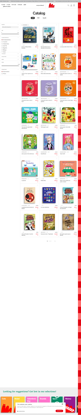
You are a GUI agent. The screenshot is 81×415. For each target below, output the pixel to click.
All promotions (6, 71)
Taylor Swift (62, 153)
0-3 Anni (3, 4)
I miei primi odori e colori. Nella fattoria (66, 101)
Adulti (25, 4)
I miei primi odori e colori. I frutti (27, 101)
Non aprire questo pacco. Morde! (65, 234)
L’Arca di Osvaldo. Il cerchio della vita (27, 234)
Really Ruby (43, 180)
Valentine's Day (15, 400)
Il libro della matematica (46, 73)
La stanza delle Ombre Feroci (66, 46)
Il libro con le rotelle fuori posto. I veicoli (65, 181)
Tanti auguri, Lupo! (44, 127)
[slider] (18, 65)
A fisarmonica (6, 43)
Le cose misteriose (45, 207)
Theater (64, 399)
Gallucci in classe (7, 6)
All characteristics (7, 39)
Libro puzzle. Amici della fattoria (65, 127)
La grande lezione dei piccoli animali (28, 208)
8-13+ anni (14, 4)
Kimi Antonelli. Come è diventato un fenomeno (46, 47)
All (33, 18)
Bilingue (4, 50)
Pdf (38, 18)
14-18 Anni (20, 4)
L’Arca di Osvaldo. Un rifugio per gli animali (66, 208)
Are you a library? (40, 5)
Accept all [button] (59, 410)
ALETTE (5, 45)
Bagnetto (5, 48)
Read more (41, 407)
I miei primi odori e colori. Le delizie (66, 74)
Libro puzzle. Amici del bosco (28, 153)
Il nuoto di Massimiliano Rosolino (26, 47)
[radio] (33, 18)
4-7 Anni (8, 4)
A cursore (5, 41)
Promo (4, 73)
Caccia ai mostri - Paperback (47, 234)
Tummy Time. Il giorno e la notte (27, 74)
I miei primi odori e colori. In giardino (46, 101)
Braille (4, 52)
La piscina (24, 180)
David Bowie (43, 153)
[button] (21, 411)
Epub (44, 18)
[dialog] (40, 408)
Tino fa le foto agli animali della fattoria (27, 127)
